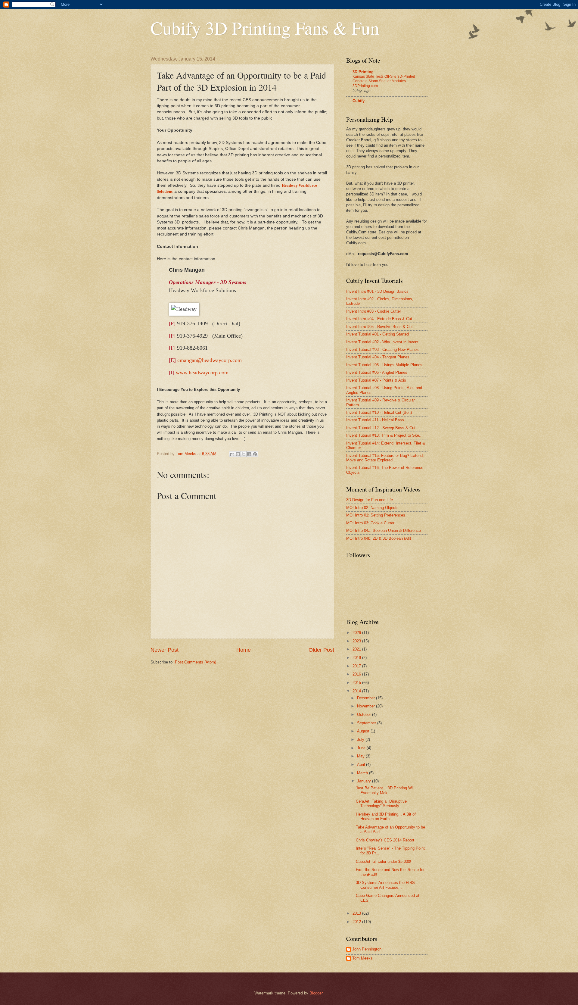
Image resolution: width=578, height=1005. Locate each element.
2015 (357, 682)
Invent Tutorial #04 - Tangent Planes (377, 357)
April (361, 764)
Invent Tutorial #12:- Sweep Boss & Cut (380, 428)
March (363, 773)
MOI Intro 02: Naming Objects (372, 507)
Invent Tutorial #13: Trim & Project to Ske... (384, 435)
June (362, 748)
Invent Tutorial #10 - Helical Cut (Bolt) (379, 412)
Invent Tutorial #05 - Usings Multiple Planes (384, 365)
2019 (357, 657)
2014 (357, 691)
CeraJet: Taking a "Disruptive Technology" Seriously (381, 803)
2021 (357, 649)
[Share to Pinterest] (255, 454)
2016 (357, 674)
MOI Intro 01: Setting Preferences (375, 515)
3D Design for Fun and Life (369, 500)
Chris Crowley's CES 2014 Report (385, 840)
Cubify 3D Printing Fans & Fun (265, 28)
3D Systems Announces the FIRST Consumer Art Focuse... (386, 884)
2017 (357, 666)
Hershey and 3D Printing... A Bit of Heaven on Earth (386, 816)
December (366, 698)
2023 (357, 641)
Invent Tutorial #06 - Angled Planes (376, 372)
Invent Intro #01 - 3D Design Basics (377, 291)
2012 (357, 921)
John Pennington (366, 949)
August (364, 731)
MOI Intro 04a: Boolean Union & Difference (383, 530)
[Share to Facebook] (249, 454)
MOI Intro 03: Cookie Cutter (370, 523)
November (366, 706)
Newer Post (165, 650)
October (364, 714)
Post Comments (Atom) (195, 662)
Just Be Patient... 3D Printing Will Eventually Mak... (385, 790)
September (367, 723)
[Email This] (232, 454)
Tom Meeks (362, 958)
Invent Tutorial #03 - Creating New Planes (382, 349)
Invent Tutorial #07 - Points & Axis (376, 380)
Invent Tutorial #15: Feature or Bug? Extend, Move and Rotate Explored (385, 457)
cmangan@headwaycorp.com (209, 360)
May (361, 756)
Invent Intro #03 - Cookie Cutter (373, 311)
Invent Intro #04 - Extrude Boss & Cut (379, 319)
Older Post (321, 650)
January (364, 781)
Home (243, 650)
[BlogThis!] (238, 454)
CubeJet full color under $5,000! (383, 861)
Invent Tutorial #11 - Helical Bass (375, 420)
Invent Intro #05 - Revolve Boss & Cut (379, 326)
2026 (357, 632)
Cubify (359, 100)
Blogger (315, 993)
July (361, 739)
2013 (357, 913)
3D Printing (363, 72)
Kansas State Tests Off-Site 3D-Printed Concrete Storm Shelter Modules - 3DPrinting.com (384, 81)
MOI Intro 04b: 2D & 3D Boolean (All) (378, 538)
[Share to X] (244, 454)
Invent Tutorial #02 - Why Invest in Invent (382, 342)
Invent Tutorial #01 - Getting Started (377, 334)
